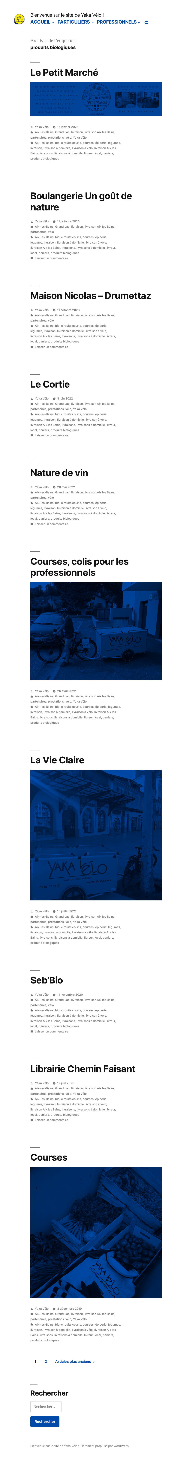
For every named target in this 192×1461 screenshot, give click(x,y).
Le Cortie (50, 384)
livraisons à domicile (68, 153)
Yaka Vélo (42, 127)
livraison (77, 132)
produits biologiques (44, 158)
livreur (88, 153)
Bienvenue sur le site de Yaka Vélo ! (67, 15)
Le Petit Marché (64, 72)
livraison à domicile (57, 148)
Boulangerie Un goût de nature (81, 201)
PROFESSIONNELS (117, 22)
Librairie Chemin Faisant (82, 1068)
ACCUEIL (40, 22)
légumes (114, 143)
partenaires (38, 137)
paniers (108, 153)
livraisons (46, 153)
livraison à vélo (82, 148)
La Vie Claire (57, 760)
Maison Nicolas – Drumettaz (90, 295)
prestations (56, 137)
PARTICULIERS (74, 22)
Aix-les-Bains (44, 132)
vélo (68, 137)
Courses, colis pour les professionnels (79, 567)
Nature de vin (59, 472)
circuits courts (71, 143)
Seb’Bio (46, 980)
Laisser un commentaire (51, 258)
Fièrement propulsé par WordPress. (104, 1446)
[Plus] (146, 22)
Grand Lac (62, 132)
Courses (48, 1157)
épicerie (100, 143)
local (97, 153)
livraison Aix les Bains (99, 132)
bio (57, 143)
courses (88, 143)
